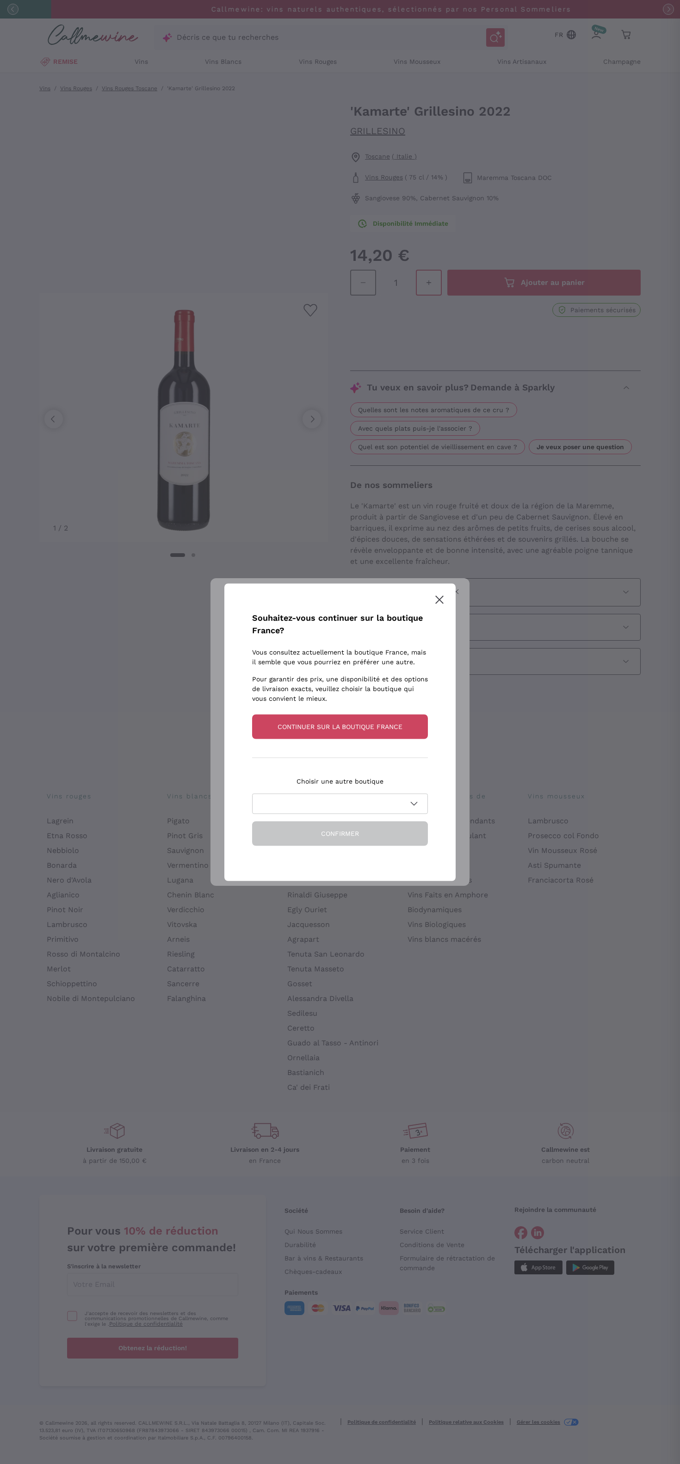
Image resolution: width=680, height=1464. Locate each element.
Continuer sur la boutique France (340, 726)
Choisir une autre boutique (340, 781)
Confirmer (340, 833)
